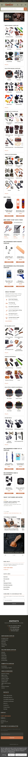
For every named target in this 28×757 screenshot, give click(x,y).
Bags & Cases (4, 675)
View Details (9, 215)
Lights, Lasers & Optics (6, 683)
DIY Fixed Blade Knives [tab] (18, 222)
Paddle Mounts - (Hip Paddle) (9, 211)
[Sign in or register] (17, 5)
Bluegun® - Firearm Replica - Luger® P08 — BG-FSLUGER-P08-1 (20, 282)
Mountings (8, 417)
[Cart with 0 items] (25, 5)
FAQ (4, 580)
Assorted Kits (4, 666)
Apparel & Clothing (5, 673)
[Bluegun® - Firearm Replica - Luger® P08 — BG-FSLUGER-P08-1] (20, 274)
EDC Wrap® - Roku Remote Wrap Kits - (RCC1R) (20, 211)
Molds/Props (4, 658)
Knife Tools (3, 643)
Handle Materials (10, 356)
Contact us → (6, 569)
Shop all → (7, 64)
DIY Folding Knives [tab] (8, 222)
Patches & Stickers (5, 686)
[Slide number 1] (14, 17)
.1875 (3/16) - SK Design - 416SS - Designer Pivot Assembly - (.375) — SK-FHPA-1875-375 (9, 257)
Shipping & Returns (7, 583)
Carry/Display (4, 644)
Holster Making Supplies (12, 68)
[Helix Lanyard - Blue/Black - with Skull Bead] (9, 457)
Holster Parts (3, 655)
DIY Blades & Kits (10, 326)
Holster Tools (4, 657)
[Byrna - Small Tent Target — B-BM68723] (20, 481)
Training (2, 646)
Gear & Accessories (11, 154)
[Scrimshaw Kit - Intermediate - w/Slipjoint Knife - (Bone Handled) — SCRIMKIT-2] (20, 457)
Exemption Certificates (8, 701)
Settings (4, 755)
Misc (2, 684)
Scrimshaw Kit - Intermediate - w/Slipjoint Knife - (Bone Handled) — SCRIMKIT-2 (20, 464)
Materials (3, 652)
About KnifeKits (7, 587)
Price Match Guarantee (8, 585)
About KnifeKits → (9, 321)
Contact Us (5, 705)
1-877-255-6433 (8, 567)
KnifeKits (14, 621)
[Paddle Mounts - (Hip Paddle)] (9, 204)
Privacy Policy (6, 589)
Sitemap (5, 709)
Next (22, 17)
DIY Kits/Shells (4, 660)
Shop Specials (6, 578)
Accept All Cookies (21, 755)
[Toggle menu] (2, 4)
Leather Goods (4, 681)
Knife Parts (3, 641)
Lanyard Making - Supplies (6, 667)
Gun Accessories (4, 676)
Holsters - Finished (5, 678)
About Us (5, 703)
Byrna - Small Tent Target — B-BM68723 (20, 488)
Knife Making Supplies (11, 25)
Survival (3, 687)
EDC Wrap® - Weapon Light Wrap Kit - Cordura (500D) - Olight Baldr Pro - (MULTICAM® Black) (9, 488)
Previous (6, 17)
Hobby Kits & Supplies (11, 111)
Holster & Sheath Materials (13, 387)
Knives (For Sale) (4, 680)
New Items (6, 576)
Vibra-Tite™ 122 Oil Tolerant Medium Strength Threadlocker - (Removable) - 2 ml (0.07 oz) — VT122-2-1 (9, 282)
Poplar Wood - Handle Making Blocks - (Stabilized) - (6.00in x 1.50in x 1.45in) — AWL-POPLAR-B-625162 (20, 257)
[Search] (25, 8)
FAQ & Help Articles (7, 695)
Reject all (11, 755)
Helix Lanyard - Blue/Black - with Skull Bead (9, 464)
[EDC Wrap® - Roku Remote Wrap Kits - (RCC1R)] (20, 204)
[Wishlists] (21, 5)
